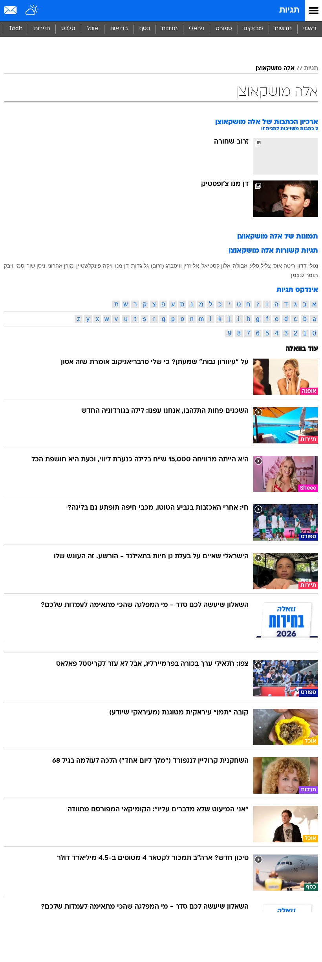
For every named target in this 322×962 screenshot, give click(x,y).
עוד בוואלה (301, 329)
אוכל (93, 29)
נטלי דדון (307, 246)
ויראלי (196, 29)
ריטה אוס (284, 246)
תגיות (289, 10)
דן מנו (122, 246)
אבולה (240, 246)
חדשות (283, 29)
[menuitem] (283, 29)
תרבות (169, 29)
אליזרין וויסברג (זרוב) (175, 246)
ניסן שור (36, 246)
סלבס (68, 29)
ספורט (224, 29)
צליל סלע (260, 246)
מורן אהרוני (61, 246)
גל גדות (140, 246)
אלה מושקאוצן (275, 49)
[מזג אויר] (32, 10)
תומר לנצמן (304, 255)
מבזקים (253, 29)
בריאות (119, 29)
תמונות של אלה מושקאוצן (277, 217)
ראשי (310, 29)
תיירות (42, 29)
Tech (15, 29)
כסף (144, 29)
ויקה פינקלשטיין (94, 246)
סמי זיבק (14, 246)
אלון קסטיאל (216, 246)
